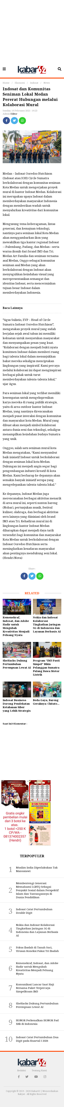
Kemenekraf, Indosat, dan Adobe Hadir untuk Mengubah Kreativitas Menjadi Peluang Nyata (16, 626)
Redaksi (21, 1070)
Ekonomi (20, 82)
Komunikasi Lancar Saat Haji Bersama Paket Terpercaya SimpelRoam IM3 (35, 988)
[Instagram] (45, 1076)
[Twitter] (14, 120)
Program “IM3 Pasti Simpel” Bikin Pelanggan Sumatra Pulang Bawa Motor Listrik (46, 667)
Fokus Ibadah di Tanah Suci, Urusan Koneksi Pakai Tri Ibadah (37, 949)
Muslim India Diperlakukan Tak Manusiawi (37, 869)
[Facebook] (6, 120)
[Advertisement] (32, 31)
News (47, 82)
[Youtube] (36, 1076)
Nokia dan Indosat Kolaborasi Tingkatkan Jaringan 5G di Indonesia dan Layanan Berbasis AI (47, 624)
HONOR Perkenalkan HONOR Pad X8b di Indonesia (37, 1022)
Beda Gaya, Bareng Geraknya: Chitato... (46, 701)
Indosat (34, 82)
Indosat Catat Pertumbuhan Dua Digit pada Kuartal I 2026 (37, 1038)
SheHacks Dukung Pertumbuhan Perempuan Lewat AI (17, 664)
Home (6, 82)
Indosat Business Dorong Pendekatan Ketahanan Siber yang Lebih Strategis (17, 705)
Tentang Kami (39, 1070)
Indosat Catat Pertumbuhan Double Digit (34, 910)
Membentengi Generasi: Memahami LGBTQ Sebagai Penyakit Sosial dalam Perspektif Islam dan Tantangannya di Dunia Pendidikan (37, 890)
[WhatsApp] (22, 120)
